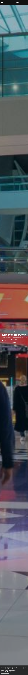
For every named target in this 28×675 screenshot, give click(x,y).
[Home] (16, 2)
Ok (25, 667)
